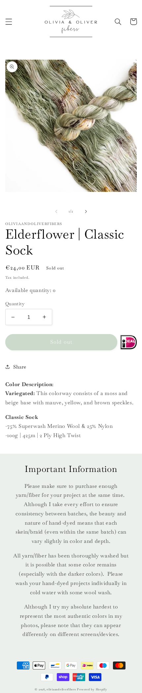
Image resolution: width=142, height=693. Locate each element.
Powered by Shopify (92, 689)
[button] (8, 21)
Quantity (14, 304)
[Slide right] (86, 211)
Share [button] (19, 367)
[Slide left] (56, 211)
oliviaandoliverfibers (61, 689)
